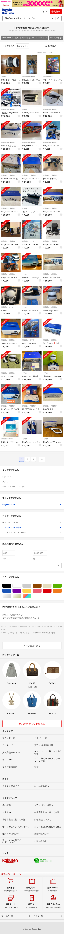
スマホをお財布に (32, 905)
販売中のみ (9, 46)
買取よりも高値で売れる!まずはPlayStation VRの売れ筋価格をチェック (21, 616)
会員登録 (55, 11)
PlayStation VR (8, 504)
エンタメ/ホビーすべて (14, 527)
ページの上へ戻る (32, 645)
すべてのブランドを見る (32, 724)
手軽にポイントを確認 (53, 905)
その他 (3, 76)
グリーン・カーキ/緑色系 (61, 585)
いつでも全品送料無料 (31, 889)
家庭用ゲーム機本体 (29, 76)
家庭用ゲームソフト (50, 76)
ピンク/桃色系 (41, 590)
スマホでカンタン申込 (10, 905)
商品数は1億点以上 (10, 889)
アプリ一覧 (38, 916)
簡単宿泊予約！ (53, 889)
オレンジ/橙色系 (61, 590)
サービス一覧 (7, 916)
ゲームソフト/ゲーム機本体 (16, 532)
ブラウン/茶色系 (41, 585)
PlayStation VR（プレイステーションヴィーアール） (23, 37)
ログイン (42, 11)
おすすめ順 (22, 46)
